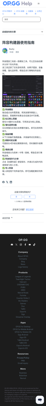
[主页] (17, 3)
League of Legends (23, 277)
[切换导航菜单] (38, 4)
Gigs (23, 314)
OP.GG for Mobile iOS (23, 332)
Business (23, 373)
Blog (23, 262)
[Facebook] (3, 182)
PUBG (23, 287)
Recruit (23, 378)
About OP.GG (23, 256)
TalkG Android (23, 340)
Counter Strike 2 (23, 298)
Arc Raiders (23, 301)
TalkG (23, 309)
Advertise (23, 376)
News (23, 264)
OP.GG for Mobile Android (23, 329)
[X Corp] (7, 182)
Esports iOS (23, 348)
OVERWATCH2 (23, 285)
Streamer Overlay (23, 317)
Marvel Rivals (23, 293)
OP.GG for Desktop (23, 327)
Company (23, 259)
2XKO (23, 290)
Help (23, 361)
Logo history (23, 267)
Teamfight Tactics (23, 279)
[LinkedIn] (11, 182)
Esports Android (23, 345)
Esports (23, 312)
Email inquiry (23, 363)
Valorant (23, 282)
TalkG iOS (23, 343)
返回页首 (6, 218)
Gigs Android (23, 335)
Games (23, 304)
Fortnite (23, 295)
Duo (23, 306)
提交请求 (30, 209)
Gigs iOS (23, 337)
